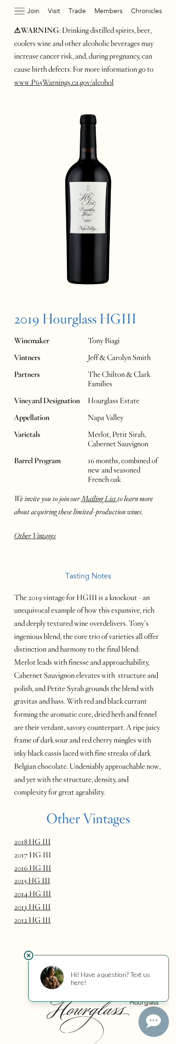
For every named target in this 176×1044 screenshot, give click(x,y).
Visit (54, 11)
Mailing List (99, 498)
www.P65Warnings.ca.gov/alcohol (64, 82)
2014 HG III (32, 894)
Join (33, 11)
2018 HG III (32, 842)
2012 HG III (32, 920)
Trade (77, 11)
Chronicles (146, 11)
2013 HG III (32, 907)
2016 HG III (32, 868)
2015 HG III (32, 881)
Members (108, 11)
